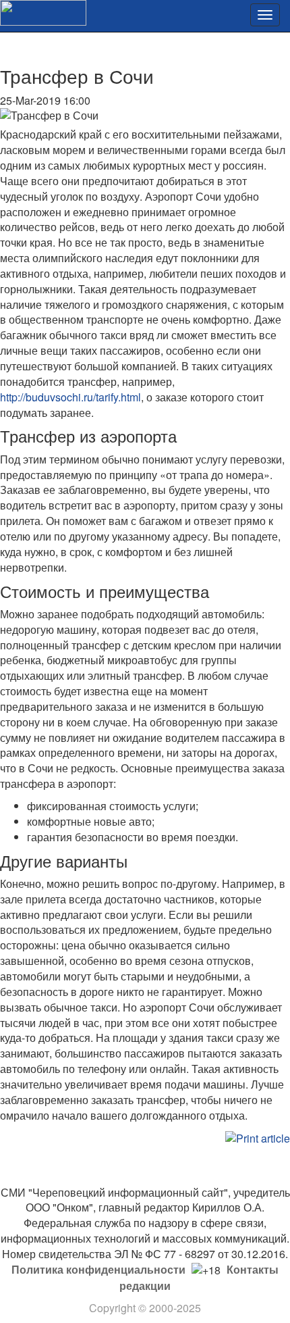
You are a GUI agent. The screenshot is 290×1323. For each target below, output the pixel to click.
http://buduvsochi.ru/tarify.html (70, 397)
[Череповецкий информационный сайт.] (43, 11)
